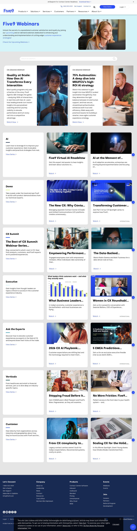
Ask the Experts (69, 128)
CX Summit (41, 128)
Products (22, 11)
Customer (96, 128)
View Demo (107, 7)
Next (133, 154)
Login (122, 7)
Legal (5, 519)
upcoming (10, 33)
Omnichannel (74, 498)
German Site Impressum (44, 501)
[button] (133, 2)
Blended (73, 493)
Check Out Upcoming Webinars (15, 42)
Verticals (83, 128)
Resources (82, 11)
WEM (71, 504)
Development (108, 506)
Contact (39, 493)
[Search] (94, 7)
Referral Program (109, 503)
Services (46, 11)
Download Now (84, 2)
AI (21, 128)
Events (105, 488)
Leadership (40, 488)
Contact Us (87, 6)
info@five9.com (8, 496)
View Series (10, 154)
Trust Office (40, 498)
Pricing (72, 496)
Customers (59, 11)
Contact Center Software (79, 486)
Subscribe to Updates (10, 493)
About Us (96, 11)
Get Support (78, 6)
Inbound (72, 488)
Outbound (73, 491)
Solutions (35, 11)
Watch (11, 122)
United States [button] (127, 519)
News (38, 491)
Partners (70, 11)
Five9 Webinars (21, 24)
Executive (54, 128)
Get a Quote (7, 488)
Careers (106, 498)
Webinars (106, 486)
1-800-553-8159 (68, 6)
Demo (29, 128)
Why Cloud (73, 501)
